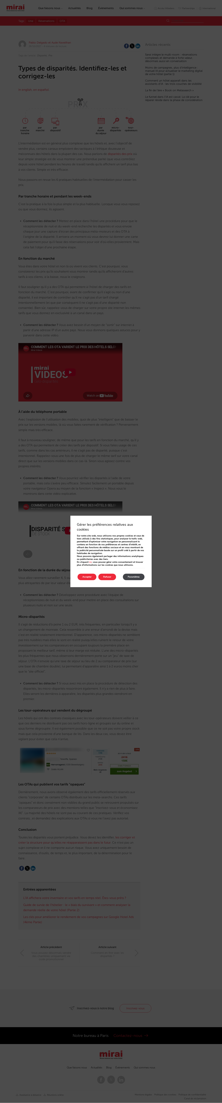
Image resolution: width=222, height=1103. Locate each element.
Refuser (107, 576)
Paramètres (134, 576)
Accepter (86, 576)
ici (90, 562)
